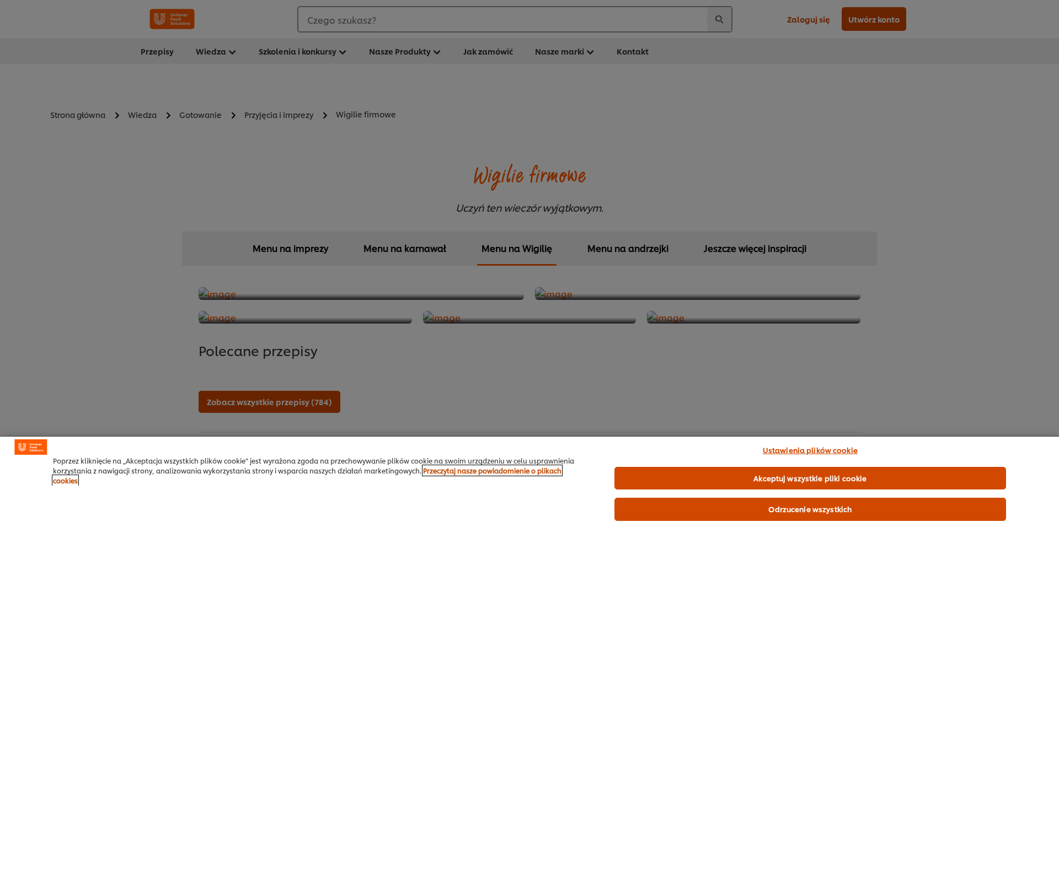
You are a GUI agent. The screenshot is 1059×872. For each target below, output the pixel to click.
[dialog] (529, 654)
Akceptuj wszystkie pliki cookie (810, 478)
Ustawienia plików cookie (810, 450)
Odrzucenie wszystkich (810, 509)
